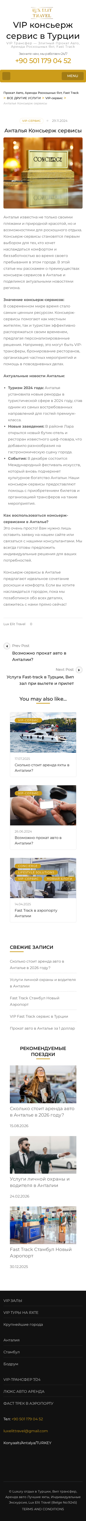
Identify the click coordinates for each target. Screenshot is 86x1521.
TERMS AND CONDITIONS (43, 1509)
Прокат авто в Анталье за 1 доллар (42, 1028)
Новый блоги (59, 878)
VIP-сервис (31, 121)
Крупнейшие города (23, 1324)
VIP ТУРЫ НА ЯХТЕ (21, 1312)
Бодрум (10, 1364)
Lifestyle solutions (36, 872)
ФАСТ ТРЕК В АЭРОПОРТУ (28, 1403)
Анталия (11, 1340)
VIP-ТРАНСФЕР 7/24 (22, 1379)
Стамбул (11, 1352)
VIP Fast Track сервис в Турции (39, 1016)
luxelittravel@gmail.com (25, 1431)
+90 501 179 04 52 (27, 1419)
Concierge (28, 866)
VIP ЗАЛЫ (12, 1300)
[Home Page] (6, 76)
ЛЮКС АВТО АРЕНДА (23, 1391)
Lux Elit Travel (14, 624)
